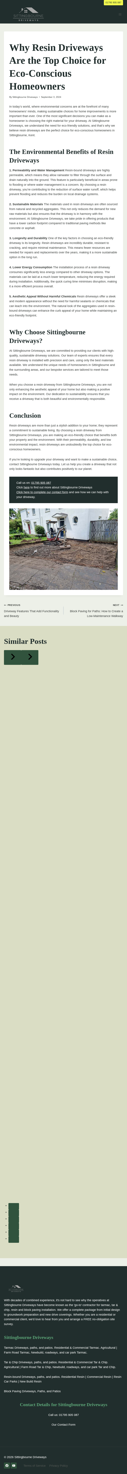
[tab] (13, 1206)
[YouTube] (14, 1466)
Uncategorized (19, 38)
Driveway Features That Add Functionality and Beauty (31, 611)
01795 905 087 (113, 2)
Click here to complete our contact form (42, 492)
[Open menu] (120, 14)
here (27, 487)
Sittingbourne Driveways (25, 97)
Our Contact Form (63, 1424)
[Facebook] (7, 1466)
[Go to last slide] (12, 657)
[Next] (29, 657)
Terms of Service (34, 1465)
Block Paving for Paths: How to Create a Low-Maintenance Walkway (96, 611)
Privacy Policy (58, 1465)
